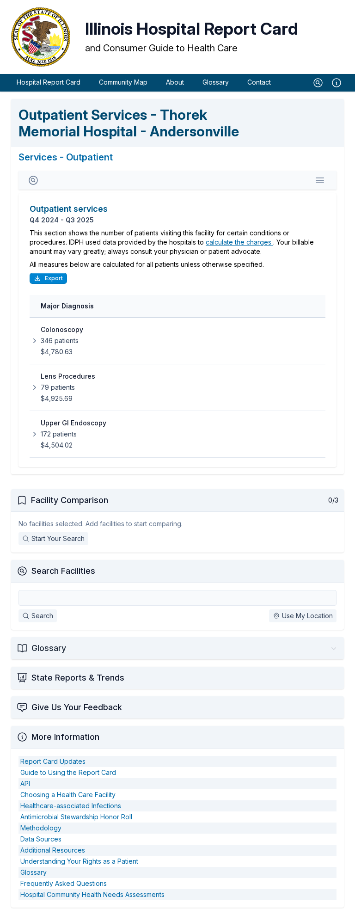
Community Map (123, 82)
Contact (259, 82)
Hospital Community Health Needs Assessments (92, 894)
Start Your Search (58, 538)
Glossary (215, 82)
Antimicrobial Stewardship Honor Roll (76, 817)
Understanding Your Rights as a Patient (79, 861)
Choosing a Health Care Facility (68, 794)
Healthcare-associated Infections (70, 806)
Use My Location (307, 616)
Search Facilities (63, 571)
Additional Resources (52, 850)
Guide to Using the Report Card (68, 772)
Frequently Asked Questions (63, 883)
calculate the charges (239, 242)
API (25, 783)
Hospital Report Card (48, 82)
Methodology (40, 828)
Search (42, 616)
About (175, 82)
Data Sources (40, 839)
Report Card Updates (53, 761)
